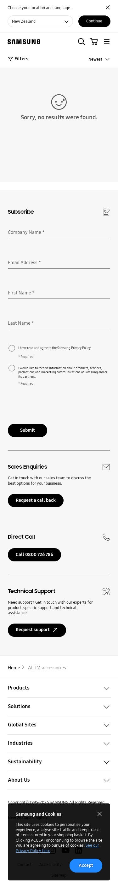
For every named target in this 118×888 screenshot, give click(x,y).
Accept (86, 865)
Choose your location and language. (39, 7)
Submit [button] (27, 430)
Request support (33, 629)
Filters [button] (21, 59)
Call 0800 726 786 (34, 554)
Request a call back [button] (36, 500)
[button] (81, 41)
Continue (94, 21)
